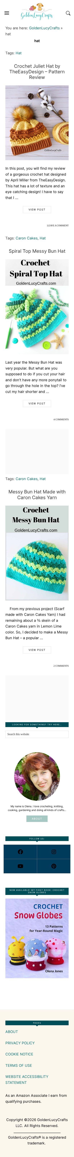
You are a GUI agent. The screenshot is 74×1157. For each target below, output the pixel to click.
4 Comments (61, 419)
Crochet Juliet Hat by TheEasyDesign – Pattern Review (37, 71)
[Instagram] (53, 852)
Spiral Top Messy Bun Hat (37, 251)
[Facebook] (20, 852)
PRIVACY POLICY (20, 1043)
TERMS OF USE (18, 1065)
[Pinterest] (53, 866)
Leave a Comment (58, 225)
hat (19, 53)
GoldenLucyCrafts (44, 28)
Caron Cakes (27, 238)
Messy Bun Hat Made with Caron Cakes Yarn (37, 494)
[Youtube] (20, 866)
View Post (37, 209)
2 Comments (61, 666)
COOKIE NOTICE (19, 1054)
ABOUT (37, 818)
